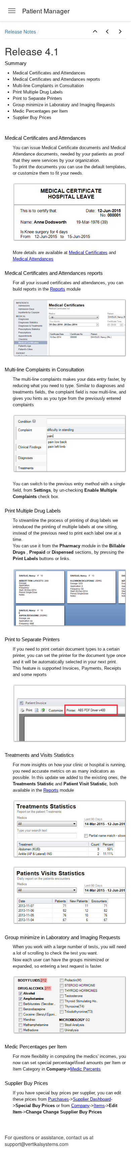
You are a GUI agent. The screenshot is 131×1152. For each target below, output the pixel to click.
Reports (57, 289)
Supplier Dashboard (92, 1099)
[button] (95, 31)
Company (80, 1105)
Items (99, 1105)
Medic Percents (85, 1069)
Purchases (58, 1099)
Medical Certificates (88, 252)
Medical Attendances (33, 258)
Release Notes (20, 31)
